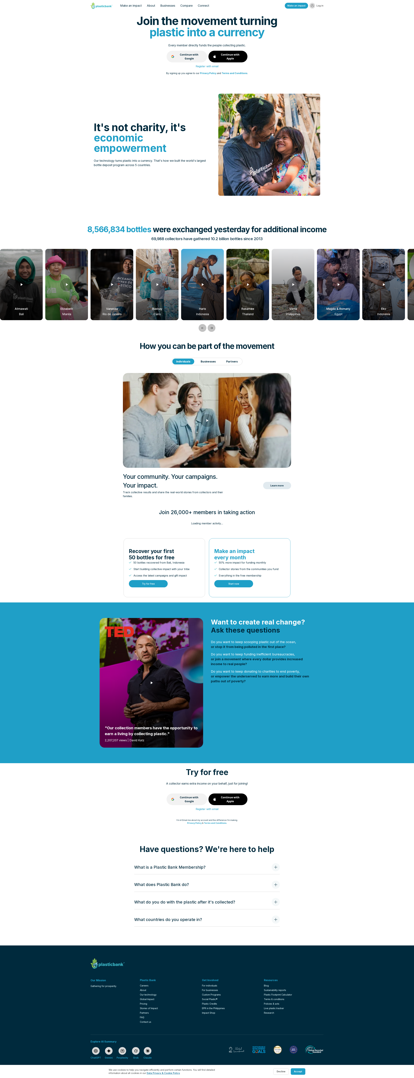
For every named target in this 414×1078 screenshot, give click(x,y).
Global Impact (147, 999)
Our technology (148, 994)
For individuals (209, 985)
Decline (281, 1071)
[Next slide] (211, 328)
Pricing (143, 1003)
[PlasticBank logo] (101, 5)
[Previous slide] (202, 328)
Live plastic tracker (274, 1008)
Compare (186, 5)
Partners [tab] (232, 361)
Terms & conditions (274, 999)
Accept (298, 1071)
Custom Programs (211, 994)
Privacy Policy (208, 73)
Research (269, 1012)
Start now (233, 583)
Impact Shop (208, 1012)
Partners (144, 1012)
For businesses (210, 990)
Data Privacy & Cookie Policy (163, 1073)
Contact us (145, 1021)
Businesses (167, 5)
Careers (144, 985)
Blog (266, 985)
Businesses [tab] (208, 361)
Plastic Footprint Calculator (278, 994)
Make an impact (131, 5)
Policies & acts (271, 1003)
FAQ (142, 1017)
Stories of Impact (149, 1008)
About (151, 5)
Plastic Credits (209, 1003)
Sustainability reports (275, 990)
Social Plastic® (210, 999)
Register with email (207, 66)
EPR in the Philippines (213, 1008)
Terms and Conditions (234, 73)
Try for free (148, 583)
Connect (203, 5)
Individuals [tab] (183, 361)
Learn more (277, 485)
